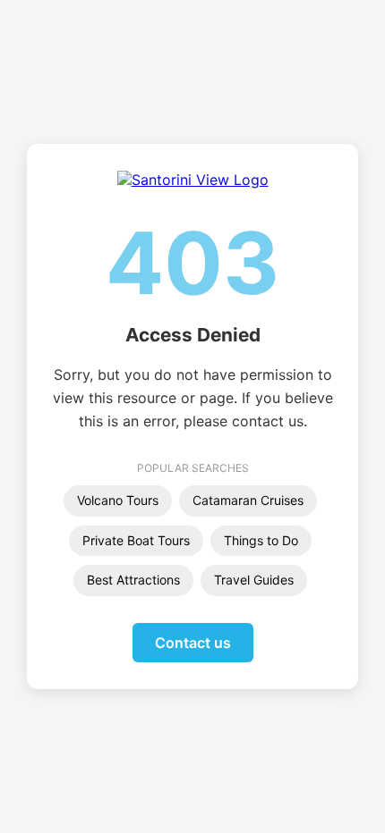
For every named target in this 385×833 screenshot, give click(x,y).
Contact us (193, 643)
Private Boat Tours (136, 540)
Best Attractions (133, 579)
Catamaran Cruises (248, 500)
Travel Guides (254, 579)
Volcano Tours (117, 500)
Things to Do (261, 540)
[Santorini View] (193, 180)
